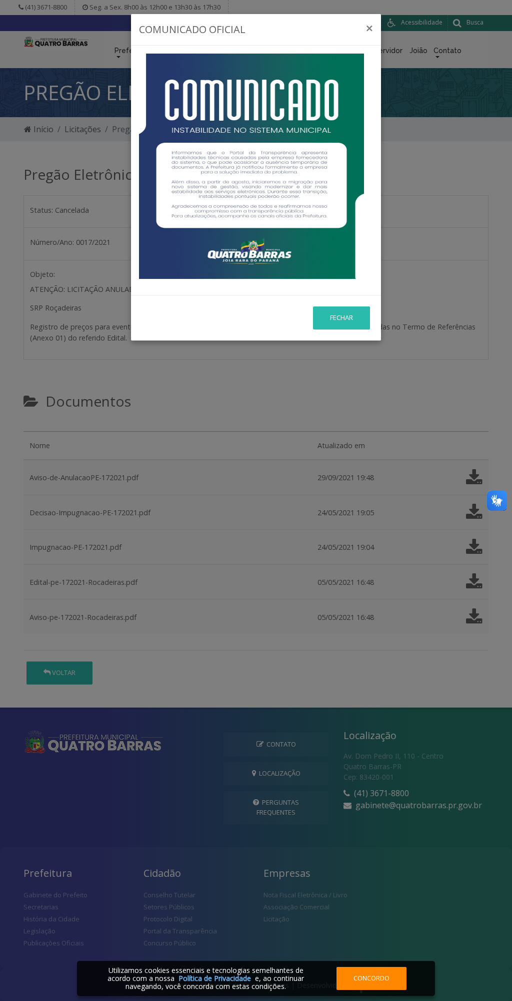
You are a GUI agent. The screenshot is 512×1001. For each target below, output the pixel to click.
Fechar (341, 317)
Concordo (372, 977)
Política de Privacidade (214, 978)
